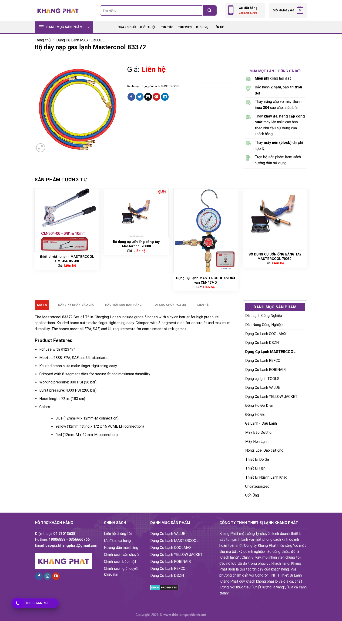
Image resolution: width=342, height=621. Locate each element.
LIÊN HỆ (218, 27)
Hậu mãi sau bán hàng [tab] (123, 304)
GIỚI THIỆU (148, 27)
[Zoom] (40, 147)
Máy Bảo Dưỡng (258, 432)
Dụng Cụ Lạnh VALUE (262, 388)
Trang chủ (127, 27)
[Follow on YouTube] (56, 576)
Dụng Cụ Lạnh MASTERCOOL (80, 40)
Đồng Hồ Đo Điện (259, 405)
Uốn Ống (252, 495)
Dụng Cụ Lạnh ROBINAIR (265, 370)
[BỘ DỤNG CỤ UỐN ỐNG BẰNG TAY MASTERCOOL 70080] (275, 218)
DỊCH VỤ (202, 27)
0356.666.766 (248, 12)
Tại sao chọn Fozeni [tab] (169, 304)
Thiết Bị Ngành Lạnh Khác (266, 477)
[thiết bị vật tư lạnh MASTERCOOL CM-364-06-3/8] (67, 220)
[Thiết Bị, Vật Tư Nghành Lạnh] (58, 10)
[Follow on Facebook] (39, 576)
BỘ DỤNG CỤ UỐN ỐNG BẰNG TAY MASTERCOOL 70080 (275, 256)
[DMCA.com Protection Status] (164, 587)
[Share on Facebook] (131, 97)
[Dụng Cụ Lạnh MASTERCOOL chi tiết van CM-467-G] (206, 230)
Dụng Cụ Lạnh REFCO (262, 361)
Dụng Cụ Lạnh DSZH (262, 343)
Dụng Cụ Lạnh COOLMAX (265, 334)
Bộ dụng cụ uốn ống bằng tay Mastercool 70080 (136, 244)
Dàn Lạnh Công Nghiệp (263, 316)
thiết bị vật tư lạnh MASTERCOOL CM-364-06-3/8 (67, 259)
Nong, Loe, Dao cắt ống (264, 450)
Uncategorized (257, 486)
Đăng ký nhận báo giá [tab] (76, 304)
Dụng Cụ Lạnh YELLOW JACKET (271, 396)
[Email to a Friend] (148, 97)
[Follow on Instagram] (47, 576)
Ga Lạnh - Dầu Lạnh (261, 423)
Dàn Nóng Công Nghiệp (264, 325)
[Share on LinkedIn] (165, 97)
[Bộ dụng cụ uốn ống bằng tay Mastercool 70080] (136, 212)
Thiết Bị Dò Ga (257, 459)
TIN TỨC (167, 27)
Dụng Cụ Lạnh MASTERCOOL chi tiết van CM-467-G (205, 280)
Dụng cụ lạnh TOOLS (262, 378)
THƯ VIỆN (185, 27)
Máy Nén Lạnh (256, 441)
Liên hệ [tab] (202, 304)
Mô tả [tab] (42, 304)
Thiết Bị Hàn (255, 468)
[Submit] (210, 10)
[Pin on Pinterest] (156, 97)
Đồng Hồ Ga (255, 415)
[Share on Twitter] (140, 97)
